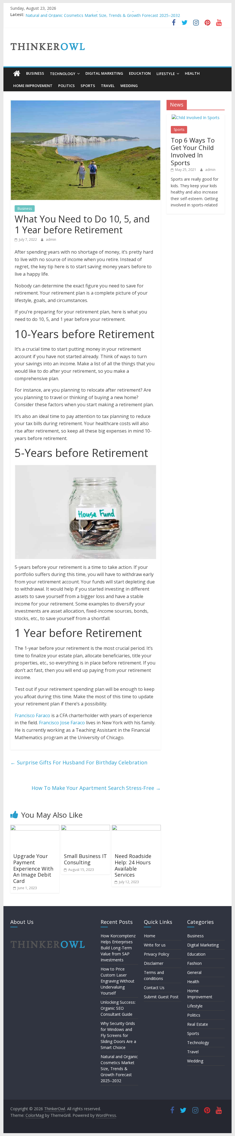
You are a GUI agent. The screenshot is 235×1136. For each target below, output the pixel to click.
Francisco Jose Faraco (62, 722)
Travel (108, 85)
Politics (66, 85)
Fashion (194, 963)
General (194, 972)
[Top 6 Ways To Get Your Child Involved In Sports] (196, 117)
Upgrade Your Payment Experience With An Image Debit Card (33, 868)
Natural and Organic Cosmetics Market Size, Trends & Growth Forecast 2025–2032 (119, 1068)
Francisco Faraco (32, 715)
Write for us (155, 945)
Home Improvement (32, 85)
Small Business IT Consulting (85, 859)
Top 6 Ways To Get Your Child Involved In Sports (193, 151)
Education (140, 73)
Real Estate (197, 1024)
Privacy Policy (156, 954)
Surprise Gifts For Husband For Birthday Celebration (78, 762)
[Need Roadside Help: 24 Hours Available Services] (136, 828)
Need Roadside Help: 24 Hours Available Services (133, 865)
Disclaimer (153, 963)
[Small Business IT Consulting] (85, 828)
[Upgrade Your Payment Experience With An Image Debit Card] (34, 828)
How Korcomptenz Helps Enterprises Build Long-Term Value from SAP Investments (118, 948)
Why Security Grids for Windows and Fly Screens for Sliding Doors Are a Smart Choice (105, 14)
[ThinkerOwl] (16, 74)
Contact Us (154, 987)
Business (35, 73)
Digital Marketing (104, 73)
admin (51, 239)
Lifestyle (165, 73)
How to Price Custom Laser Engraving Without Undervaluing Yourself (117, 981)
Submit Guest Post (161, 996)
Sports (88, 85)
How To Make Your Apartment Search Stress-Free (96, 787)
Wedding (129, 85)
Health (192, 73)
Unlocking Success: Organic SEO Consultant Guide (118, 1008)
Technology (62, 73)
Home (149, 935)
